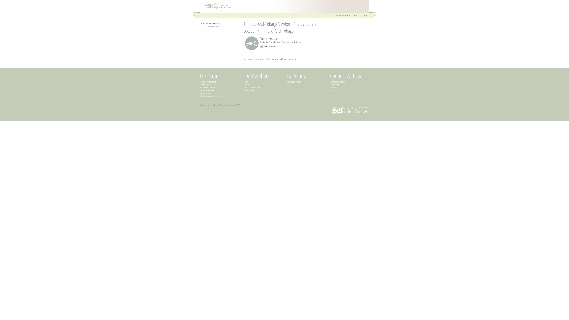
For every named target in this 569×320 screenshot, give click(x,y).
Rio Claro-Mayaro (214, 26)
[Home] (216, 8)
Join (356, 15)
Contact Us (248, 84)
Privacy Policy (249, 90)
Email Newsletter (337, 81)
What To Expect (207, 90)
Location (250, 30)
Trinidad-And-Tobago (277, 30)
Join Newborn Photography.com (282, 59)
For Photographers (341, 15)
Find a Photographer (209, 81)
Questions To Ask (208, 84)
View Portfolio (270, 46)
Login (364, 15)
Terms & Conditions (252, 87)
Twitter (333, 87)
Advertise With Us (295, 81)
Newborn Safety (207, 87)
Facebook (334, 84)
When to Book (206, 93)
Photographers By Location (212, 96)
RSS (332, 90)
